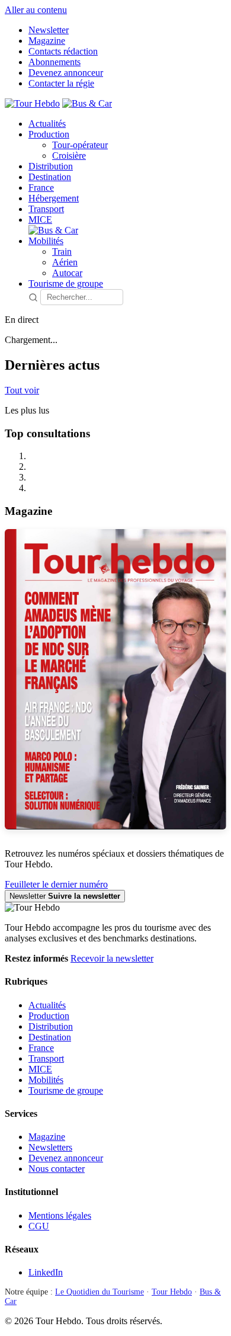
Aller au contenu (36, 10)
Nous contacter (56, 1169)
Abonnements (54, 62)
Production (48, 134)
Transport (46, 209)
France (41, 187)
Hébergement (53, 198)
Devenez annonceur (65, 73)
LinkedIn (45, 1272)
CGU (38, 1226)
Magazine (46, 41)
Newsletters (50, 1147)
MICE (40, 219)
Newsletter (48, 30)
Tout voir (22, 390)
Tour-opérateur (80, 145)
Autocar (67, 273)
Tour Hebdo (172, 1291)
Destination (49, 177)
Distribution (50, 166)
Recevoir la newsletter (111, 958)
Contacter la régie (61, 83)
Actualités (47, 123)
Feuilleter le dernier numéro (56, 884)
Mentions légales (59, 1215)
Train (62, 251)
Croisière (69, 155)
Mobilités (45, 241)
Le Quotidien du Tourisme (99, 1291)
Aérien (65, 262)
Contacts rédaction (63, 51)
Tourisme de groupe (65, 283)
